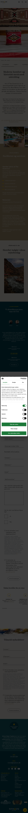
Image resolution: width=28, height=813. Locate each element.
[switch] (24, 410)
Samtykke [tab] (5, 382)
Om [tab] (23, 382)
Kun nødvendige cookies (14, 433)
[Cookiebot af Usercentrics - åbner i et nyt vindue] (20, 379)
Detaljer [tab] (14, 382)
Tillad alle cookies (14, 424)
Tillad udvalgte (14, 428)
